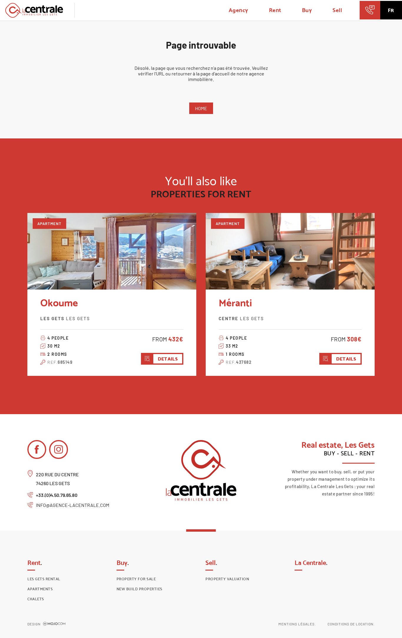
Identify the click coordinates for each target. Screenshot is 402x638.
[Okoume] (111, 251)
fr (391, 10)
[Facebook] (36, 449)
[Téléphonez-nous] (369, 10)
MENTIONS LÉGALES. (297, 624)
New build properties (139, 589)
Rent (275, 10)
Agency (238, 10)
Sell (337, 10)
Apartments (40, 589)
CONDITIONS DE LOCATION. (351, 624)
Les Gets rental (43, 579)
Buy (307, 10)
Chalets (35, 599)
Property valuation (227, 579)
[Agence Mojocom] (54, 624)
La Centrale (311, 562)
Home (201, 108)
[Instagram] (58, 449)
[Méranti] (290, 251)
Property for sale (136, 579)
